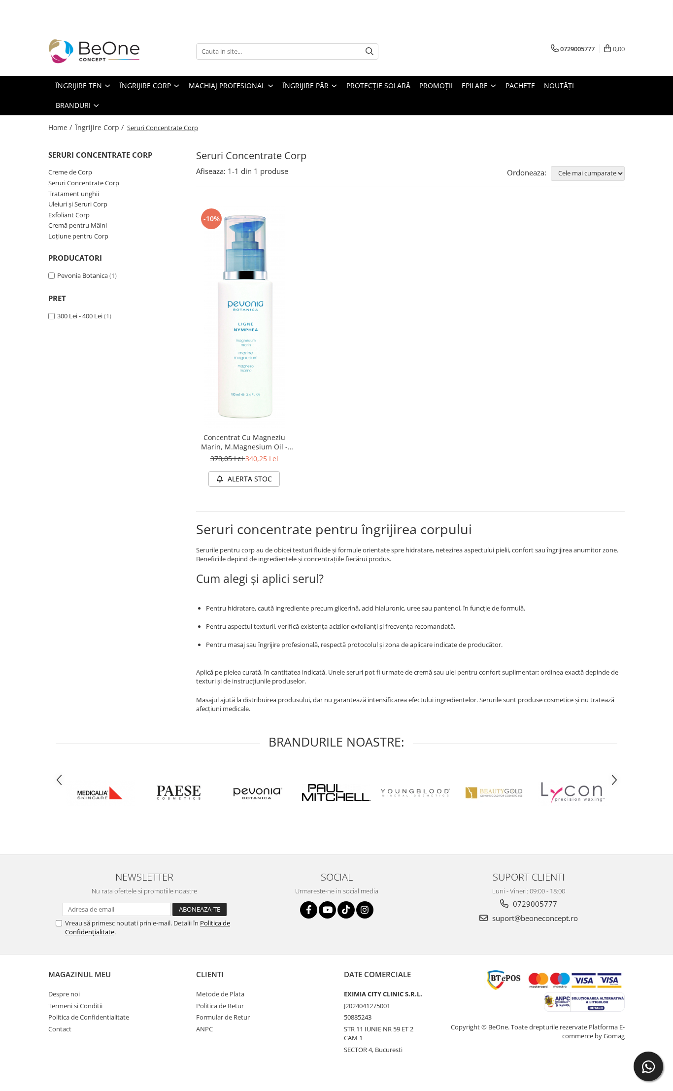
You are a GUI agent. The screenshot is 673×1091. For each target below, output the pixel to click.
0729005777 (534, 904)
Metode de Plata (220, 993)
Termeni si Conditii (75, 1005)
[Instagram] (364, 910)
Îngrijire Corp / (100, 127)
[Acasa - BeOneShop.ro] (97, 51)
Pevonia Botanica (82, 275)
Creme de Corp (70, 172)
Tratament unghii (73, 193)
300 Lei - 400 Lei (79, 315)
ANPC (204, 1028)
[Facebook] (308, 910)
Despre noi (64, 993)
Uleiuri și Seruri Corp (77, 204)
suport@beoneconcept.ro (534, 918)
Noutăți (559, 85)
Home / (61, 127)
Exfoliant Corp (69, 214)
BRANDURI (74, 105)
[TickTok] (346, 910)
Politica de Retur (220, 1005)
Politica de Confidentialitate (88, 1017)
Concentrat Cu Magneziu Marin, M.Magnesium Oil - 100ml (244, 442)
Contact (59, 1028)
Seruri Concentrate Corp (83, 182)
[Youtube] (327, 910)
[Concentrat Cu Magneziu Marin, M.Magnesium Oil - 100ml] (244, 317)
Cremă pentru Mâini (77, 225)
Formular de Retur (223, 1017)
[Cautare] (369, 51)
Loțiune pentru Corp (78, 236)
